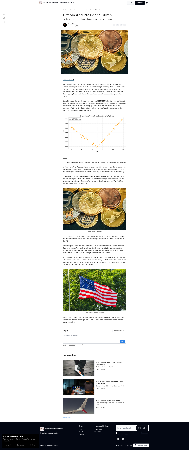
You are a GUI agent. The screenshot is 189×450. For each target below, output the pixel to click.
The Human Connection (70, 10)
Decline (32, 445)
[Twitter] (118, 439)
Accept (8, 445)
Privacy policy (14, 439)
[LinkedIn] (123, 439)
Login (130, 3)
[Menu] (147, 2)
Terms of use (26, 439)
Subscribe (140, 3)
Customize (20, 445)
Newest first (118, 331)
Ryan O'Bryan (72, 24)
